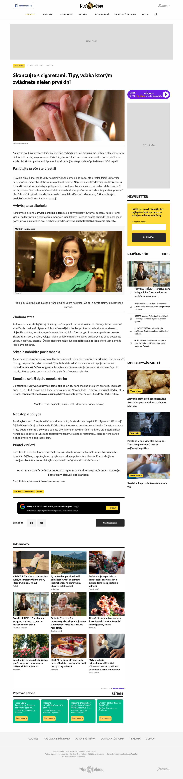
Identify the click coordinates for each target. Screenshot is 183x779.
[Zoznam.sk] (163, 6)
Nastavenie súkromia (57, 739)
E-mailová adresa (139, 222)
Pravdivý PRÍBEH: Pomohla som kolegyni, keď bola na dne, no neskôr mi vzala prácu (152, 292)
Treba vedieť (18, 66)
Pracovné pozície (24, 693)
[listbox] (161, 254)
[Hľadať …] (156, 14)
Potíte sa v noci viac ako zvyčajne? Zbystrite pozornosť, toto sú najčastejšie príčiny (146, 445)
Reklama (135, 739)
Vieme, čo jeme (135, 391)
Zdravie (30, 14)
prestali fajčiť (99, 178)
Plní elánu (17, 491)
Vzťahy (83, 14)
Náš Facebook (25, 6)
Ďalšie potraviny (136, 475)
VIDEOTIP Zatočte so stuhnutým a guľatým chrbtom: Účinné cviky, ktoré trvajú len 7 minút (150, 343)
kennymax (118, 754)
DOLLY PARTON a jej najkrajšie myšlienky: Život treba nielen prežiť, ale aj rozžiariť (151, 331)
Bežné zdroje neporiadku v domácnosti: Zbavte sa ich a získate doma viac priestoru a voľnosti (152, 306)
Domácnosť (102, 14)
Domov (150, 739)
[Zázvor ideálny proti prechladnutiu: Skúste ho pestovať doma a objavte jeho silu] (148, 382)
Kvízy (145, 14)
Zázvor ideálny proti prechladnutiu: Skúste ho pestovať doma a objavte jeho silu (146, 402)
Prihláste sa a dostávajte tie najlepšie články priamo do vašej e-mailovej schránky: (147, 212)
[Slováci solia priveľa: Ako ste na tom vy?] (148, 466)
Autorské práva (85, 739)
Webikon (134, 754)
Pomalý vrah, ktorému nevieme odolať (82, 404)
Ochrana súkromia (112, 739)
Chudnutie (66, 14)
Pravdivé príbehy (125, 14)
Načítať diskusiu (110, 523)
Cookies (33, 739)
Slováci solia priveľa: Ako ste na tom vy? (147, 485)
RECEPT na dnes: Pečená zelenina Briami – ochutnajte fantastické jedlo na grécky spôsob (152, 319)
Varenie (47, 14)
